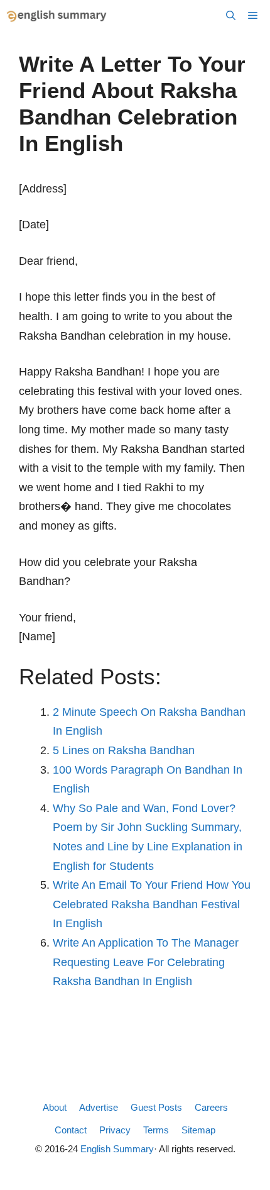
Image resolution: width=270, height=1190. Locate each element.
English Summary (117, 1148)
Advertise (98, 1107)
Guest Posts (156, 1107)
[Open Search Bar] (231, 15)
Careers (211, 1107)
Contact (71, 1130)
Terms (156, 1130)
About (55, 1107)
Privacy (115, 1130)
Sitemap (198, 1130)
